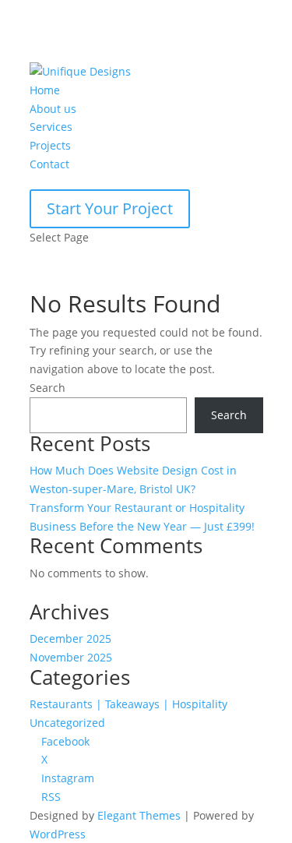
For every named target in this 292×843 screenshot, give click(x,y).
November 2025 (71, 657)
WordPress (58, 834)
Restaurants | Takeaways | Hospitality (128, 704)
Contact (49, 164)
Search (47, 387)
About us (53, 108)
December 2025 (70, 638)
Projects (50, 145)
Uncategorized (67, 722)
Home (45, 90)
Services (51, 126)
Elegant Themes (139, 815)
